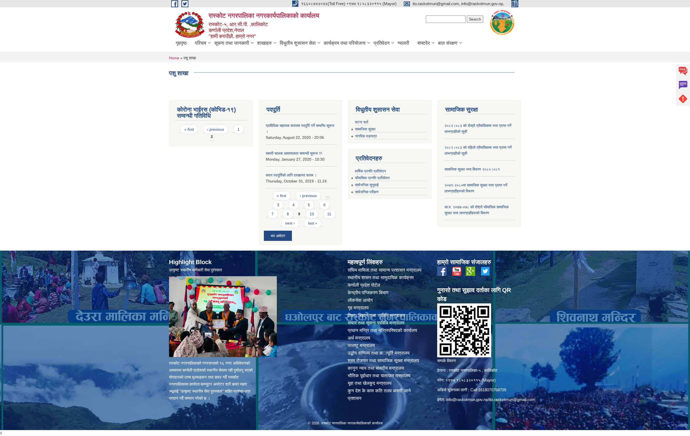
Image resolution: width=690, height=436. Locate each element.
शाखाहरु (264, 43)
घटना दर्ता (361, 122)
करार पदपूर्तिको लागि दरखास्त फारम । (291, 175)
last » (312, 223)
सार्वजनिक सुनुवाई (367, 185)
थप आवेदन (278, 236)
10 (312, 214)
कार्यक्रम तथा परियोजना (344, 43)
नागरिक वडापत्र (366, 136)
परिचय (200, 43)
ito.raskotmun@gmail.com (512, 399)
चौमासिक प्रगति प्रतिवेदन (372, 178)
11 (329, 214)
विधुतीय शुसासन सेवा (298, 43)
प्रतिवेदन (381, 43)
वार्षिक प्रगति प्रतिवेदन (370, 171)
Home (174, 58)
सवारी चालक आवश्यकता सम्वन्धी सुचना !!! (294, 153)
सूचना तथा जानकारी (231, 43)
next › (290, 223)
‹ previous (215, 129)
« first (189, 129)
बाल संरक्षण (447, 43)
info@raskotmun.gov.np (467, 399)
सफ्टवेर (423, 43)
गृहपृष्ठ (181, 43)
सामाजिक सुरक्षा (365, 129)
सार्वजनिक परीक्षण (367, 192)
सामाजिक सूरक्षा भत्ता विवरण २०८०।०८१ (472, 169)
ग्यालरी (403, 43)
